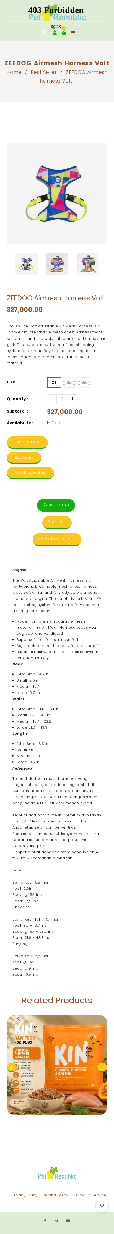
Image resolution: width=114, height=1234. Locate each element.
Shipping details (57, 539)
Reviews (57, 522)
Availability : (20, 423)
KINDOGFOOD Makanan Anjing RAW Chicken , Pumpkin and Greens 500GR (57, 1021)
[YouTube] (68, 1220)
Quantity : (17, 399)
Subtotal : (17, 411)
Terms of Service (89, 1195)
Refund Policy (55, 1195)
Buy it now (24, 457)
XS (54, 382)
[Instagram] (56, 1220)
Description (56, 504)
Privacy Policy (24, 1195)
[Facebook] (45, 1220)
